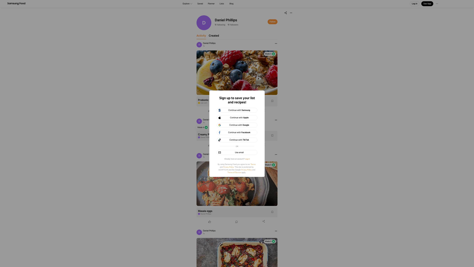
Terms (253, 164)
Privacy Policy (228, 167)
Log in (247, 159)
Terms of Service (234, 172)
